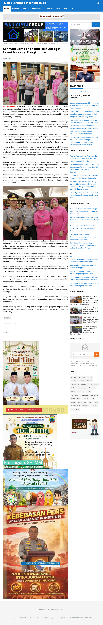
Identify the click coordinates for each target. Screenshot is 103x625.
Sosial (73, 402)
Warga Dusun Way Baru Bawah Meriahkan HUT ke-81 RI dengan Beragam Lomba (91, 320)
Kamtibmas (75, 384)
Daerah (89, 377)
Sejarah (85, 399)
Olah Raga (80, 391)
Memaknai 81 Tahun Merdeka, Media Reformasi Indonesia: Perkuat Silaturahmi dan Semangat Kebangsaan (84, 300)
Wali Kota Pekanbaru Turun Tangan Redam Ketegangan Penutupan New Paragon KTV (84, 211)
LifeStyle (74, 388)
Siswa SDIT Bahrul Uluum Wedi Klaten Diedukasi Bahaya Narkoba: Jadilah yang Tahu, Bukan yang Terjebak (84, 114)
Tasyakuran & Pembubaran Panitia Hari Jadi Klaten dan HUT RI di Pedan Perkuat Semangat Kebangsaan (84, 122)
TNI (85, 402)
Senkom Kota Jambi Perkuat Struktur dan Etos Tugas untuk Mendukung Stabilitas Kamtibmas (84, 228)
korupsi (94, 406)
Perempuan (85, 395)
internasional (75, 406)
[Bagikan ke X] (8, 318)
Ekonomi (82, 381)
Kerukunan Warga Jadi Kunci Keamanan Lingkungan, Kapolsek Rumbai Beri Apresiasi (83, 237)
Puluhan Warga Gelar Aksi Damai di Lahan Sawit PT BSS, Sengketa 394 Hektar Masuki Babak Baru (83, 158)
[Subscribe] (96, 354)
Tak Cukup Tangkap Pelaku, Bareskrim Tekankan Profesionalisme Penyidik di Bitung (83, 330)
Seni (92, 399)
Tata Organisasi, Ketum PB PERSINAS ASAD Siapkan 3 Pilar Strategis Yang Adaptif (84, 195)
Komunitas (95, 384)
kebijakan (85, 406)
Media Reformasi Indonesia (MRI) (36, 618)
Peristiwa (94, 395)
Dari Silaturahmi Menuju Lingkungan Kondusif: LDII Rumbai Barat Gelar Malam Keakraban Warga (83, 245)
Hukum (89, 381)
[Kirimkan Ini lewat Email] (5, 318)
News (73, 391)
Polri (78, 399)
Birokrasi (74, 377)
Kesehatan (85, 384)
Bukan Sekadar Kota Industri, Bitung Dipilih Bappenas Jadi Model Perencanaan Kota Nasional (84, 131)
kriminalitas (75, 409)
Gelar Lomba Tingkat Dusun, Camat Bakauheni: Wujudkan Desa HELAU (90, 310)
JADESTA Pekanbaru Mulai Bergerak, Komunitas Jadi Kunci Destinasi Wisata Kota (85, 220)
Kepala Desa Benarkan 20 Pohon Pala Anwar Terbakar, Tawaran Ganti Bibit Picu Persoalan (84, 105)
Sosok (79, 402)
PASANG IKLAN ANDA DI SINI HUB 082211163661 (25, 410)
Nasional (92, 388)
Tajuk (90, 402)
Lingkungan (83, 388)
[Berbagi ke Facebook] (10, 318)
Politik (73, 399)
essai (97, 402)
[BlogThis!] (7, 318)
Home (5, 43)
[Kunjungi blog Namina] (85, 426)
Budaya (82, 377)
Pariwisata (74, 395)
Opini (89, 391)
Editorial (74, 381)
